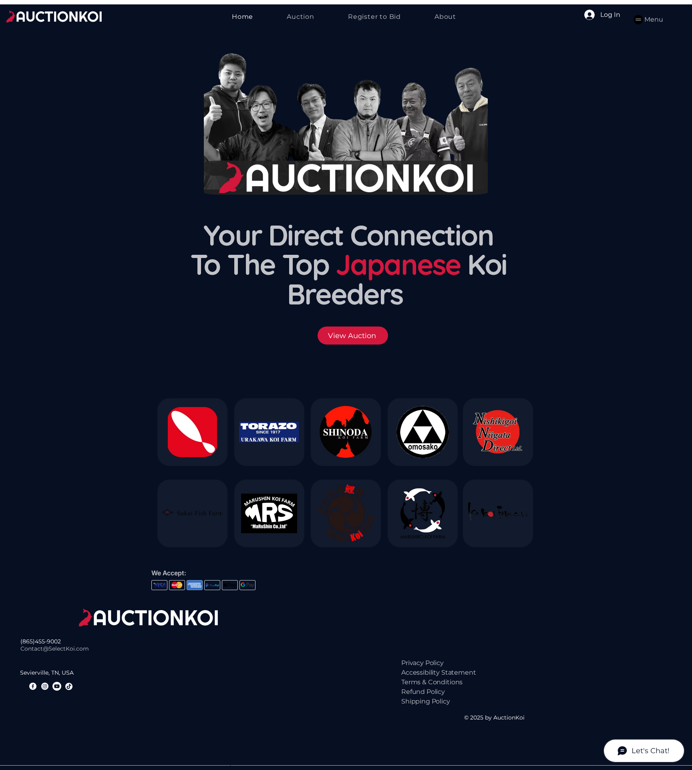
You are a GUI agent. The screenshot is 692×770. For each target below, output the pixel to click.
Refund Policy (423, 691)
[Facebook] (32, 686)
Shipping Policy (425, 701)
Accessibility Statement (438, 672)
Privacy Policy (422, 663)
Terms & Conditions (432, 682)
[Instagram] (44, 686)
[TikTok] (68, 686)
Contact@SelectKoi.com (54, 648)
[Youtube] (56, 686)
